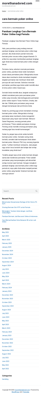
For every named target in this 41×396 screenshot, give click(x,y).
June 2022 (5, 361)
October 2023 (7, 302)
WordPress (15, 392)
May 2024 (5, 276)
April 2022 (5, 368)
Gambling (5, 379)
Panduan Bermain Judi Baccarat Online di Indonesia (19, 216)
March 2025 (6, 240)
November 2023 (7, 298)
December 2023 (7, 295)
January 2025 (6, 247)
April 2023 (5, 324)
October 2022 (7, 346)
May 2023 (5, 321)
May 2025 (5, 232)
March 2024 (6, 284)
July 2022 (5, 357)
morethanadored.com (22, 390)
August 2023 (6, 310)
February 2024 (7, 287)
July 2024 (5, 269)
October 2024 (7, 258)
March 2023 (6, 328)
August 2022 (6, 354)
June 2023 (5, 317)
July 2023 (5, 313)
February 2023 (7, 332)
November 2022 (7, 343)
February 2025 (7, 243)
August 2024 (6, 265)
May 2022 (5, 365)
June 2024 (5, 273)
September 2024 (8, 262)
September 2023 (8, 306)
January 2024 (6, 291)
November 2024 (7, 254)
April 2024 (5, 280)
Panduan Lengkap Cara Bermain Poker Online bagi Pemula (19, 33)
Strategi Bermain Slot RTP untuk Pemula (16, 207)
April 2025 (5, 236)
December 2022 (7, 339)
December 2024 (7, 251)
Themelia (26, 392)
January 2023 (6, 335)
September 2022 (8, 350)
